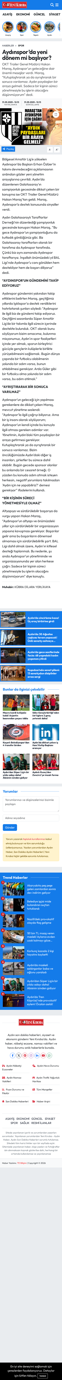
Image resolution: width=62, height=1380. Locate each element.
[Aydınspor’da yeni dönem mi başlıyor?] (31, 126)
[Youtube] (43, 1055)
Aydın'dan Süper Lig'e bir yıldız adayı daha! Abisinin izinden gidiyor (16, 775)
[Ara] (52, 5)
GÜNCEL (39, 14)
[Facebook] (12, 1055)
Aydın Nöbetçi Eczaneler (11, 1067)
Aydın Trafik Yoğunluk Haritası (46, 1079)
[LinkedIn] (37, 1055)
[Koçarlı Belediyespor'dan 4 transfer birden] (16, 732)
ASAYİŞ (7, 14)
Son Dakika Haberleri (17, 1101)
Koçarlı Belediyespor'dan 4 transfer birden (16, 744)
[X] (18, 1055)
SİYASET (54, 14)
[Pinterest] (25, 1055)
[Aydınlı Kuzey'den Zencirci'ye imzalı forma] (45, 761)
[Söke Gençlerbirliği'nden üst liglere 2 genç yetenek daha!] (45, 702)
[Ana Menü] (57, 5)
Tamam (42, 1376)
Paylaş (10, 148)
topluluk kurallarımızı (34, 839)
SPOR (14, 1123)
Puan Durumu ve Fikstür (13, 1091)
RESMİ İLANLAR (41, 1123)
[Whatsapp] (49, 1055)
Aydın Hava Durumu (48, 1065)
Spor (21, 45)
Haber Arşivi (43, 1101)
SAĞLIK (24, 1123)
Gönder (10, 827)
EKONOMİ (23, 14)
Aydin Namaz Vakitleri (11, 1079)
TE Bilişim (21, 1163)
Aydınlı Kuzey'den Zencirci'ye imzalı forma (45, 774)
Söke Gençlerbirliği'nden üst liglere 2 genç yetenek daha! (45, 715)
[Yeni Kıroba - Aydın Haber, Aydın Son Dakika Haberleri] (14, 5)
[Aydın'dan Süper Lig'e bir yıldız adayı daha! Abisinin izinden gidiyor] (16, 761)
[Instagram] (31, 1055)
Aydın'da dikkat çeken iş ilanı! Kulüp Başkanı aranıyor (45, 745)
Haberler (8, 45)
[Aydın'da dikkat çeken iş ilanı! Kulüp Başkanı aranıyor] (45, 732)
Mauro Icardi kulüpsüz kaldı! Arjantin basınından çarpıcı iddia (15, 715)
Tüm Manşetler (44, 1089)
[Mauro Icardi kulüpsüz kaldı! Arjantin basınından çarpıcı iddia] (16, 702)
